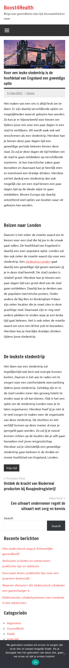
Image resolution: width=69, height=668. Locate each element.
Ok (35, 662)
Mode (11, 633)
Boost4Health (19, 7)
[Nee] (64, 654)
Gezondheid (15, 628)
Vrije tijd (11, 468)
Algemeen (14, 623)
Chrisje (30, 93)
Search (8, 518)
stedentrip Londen (38, 261)
